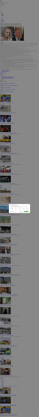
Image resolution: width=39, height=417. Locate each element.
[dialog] (19, 208)
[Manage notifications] (37, 415)
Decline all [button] (21, 211)
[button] (12, 211)
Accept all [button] (26, 211)
